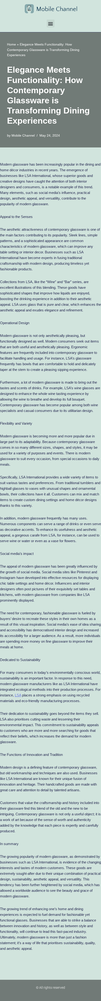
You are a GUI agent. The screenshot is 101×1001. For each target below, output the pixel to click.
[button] (50, 23)
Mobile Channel (23, 135)
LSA (18, 695)
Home (11, 44)
